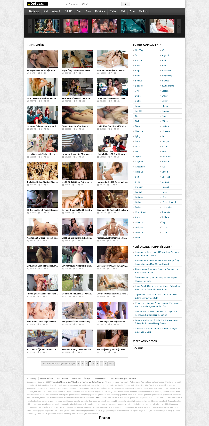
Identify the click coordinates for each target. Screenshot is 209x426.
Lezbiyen (165, 141)
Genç (79, 11)
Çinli (137, 91)
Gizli (137, 121)
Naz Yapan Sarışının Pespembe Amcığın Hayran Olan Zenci (54, 238)
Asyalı (138, 75)
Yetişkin (139, 227)
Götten (164, 121)
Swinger (139, 187)
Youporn (139, 232)
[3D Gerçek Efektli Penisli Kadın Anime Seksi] (43, 199)
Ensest (164, 96)
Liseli (137, 146)
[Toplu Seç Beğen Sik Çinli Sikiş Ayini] (43, 171)
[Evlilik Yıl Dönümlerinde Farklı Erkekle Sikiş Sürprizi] (78, 227)
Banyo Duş (166, 75)
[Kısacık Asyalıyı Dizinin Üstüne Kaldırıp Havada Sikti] (112, 227)
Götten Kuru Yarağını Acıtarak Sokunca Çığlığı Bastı (86, 126)
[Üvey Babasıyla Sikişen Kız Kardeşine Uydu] (43, 143)
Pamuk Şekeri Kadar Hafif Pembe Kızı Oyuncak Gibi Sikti (53, 294)
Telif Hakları (100, 378)
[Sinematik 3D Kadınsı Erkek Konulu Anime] (112, 199)
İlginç (137, 136)
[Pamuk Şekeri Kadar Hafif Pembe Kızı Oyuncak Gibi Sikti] (43, 282)
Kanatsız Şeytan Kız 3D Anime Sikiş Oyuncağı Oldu (85, 154)
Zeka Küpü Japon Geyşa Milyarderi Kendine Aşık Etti (51, 322)
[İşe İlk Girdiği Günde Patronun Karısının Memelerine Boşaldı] (78, 171)
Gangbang (166, 111)
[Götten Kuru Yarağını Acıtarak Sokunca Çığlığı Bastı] (78, 115)
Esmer (164, 101)
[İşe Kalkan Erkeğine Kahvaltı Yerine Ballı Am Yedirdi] (112, 59)
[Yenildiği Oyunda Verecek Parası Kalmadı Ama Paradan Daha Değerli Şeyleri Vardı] (104, 26)
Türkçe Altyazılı (168, 202)
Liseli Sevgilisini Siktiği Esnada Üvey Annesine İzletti (121, 322)
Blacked (165, 80)
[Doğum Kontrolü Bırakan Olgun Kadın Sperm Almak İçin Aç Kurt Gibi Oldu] (162, 26)
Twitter (138, 207)
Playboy (139, 161)
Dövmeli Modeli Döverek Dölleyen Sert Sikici (117, 294)
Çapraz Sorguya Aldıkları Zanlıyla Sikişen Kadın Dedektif (123, 266)
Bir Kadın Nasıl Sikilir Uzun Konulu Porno (46, 266)
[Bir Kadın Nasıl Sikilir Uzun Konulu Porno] (43, 254)
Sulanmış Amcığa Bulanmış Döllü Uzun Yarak (83, 349)
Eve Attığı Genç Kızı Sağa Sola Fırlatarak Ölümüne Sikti (122, 349)
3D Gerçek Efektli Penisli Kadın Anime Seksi (47, 210)
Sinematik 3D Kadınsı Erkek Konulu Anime (116, 210)
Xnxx (137, 217)
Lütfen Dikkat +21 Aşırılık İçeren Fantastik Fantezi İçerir (122, 154)
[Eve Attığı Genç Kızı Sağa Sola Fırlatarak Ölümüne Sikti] (112, 338)
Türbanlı (139, 197)
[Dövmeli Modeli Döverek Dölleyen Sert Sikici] (112, 282)
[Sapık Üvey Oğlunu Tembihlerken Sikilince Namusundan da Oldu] (78, 59)
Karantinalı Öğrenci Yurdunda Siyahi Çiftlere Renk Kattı (52, 349)
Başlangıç (34, 11)
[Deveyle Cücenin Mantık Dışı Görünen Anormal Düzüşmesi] (78, 199)
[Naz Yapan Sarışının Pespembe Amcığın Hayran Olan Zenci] (43, 227)
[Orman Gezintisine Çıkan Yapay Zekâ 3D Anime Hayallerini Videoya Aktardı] (47, 26)
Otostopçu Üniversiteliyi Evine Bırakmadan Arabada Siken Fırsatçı (128, 98)
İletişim (87, 378)
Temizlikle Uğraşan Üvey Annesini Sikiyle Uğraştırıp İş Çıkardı (90, 98)
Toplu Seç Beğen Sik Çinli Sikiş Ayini (44, 182)
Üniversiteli (166, 207)
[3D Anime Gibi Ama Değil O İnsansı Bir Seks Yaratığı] (75, 26)
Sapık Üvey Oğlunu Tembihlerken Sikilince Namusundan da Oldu (91, 70)
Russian (139, 172)
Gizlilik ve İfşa (46, 378)
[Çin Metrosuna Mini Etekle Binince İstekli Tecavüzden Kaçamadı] (78, 254)
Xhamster (166, 212)
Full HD (68, 11)
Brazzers (139, 86)
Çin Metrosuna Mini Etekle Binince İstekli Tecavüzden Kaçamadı (91, 266)
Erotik (138, 101)
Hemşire (139, 131)
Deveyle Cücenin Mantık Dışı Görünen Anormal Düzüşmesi (89, 210)
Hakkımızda (62, 378)
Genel (164, 116)
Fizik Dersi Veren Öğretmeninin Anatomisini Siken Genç (52, 98)
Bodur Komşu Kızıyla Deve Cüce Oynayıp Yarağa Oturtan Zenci (91, 294)
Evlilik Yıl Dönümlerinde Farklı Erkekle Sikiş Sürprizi (86, 238)
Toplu (164, 192)
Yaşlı (163, 222)
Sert (137, 177)
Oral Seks (166, 156)
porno (98, 398)
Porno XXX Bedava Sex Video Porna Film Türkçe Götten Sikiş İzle (78, 382)
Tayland (165, 187)
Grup (88, 11)
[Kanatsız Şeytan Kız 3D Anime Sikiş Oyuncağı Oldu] (78, 143)
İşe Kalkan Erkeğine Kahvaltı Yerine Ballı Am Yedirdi (121, 70)
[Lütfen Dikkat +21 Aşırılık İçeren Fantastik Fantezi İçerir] (112, 143)
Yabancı (139, 222)
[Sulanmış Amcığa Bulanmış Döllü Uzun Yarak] (78, 338)
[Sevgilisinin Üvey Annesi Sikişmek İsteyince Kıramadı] (78, 310)
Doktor (138, 96)
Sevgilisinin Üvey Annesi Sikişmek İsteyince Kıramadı (87, 322)
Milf (136, 151)
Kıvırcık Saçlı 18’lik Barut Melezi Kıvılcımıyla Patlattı (121, 182)
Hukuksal (76, 378)
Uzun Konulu (141, 212)
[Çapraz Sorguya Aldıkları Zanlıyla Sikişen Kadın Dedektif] (112, 254)
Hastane (165, 126)
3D (162, 50)
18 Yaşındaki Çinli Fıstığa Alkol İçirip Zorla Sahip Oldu (51, 70)
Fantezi (138, 106)
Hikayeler (165, 131)
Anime (138, 65)
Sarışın (164, 172)
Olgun (138, 156)
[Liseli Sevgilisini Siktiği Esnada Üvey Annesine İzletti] (112, 310)
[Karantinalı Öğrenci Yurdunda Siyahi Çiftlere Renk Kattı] (43, 338)
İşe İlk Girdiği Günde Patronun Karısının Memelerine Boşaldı (89, 182)
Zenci (132, 11)
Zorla (137, 237)
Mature (164, 146)
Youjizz (164, 227)
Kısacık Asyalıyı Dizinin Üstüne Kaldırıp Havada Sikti (121, 238)
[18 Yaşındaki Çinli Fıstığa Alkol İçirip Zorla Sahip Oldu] (43, 59)
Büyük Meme (167, 86)
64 (136, 55)
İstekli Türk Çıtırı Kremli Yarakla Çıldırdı (115, 126)
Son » (111, 364)
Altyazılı (56, 11)
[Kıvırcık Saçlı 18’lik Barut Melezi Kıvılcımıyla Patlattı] (112, 171)
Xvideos (143, 11)
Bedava (138, 80)
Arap (137, 70)
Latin (137, 141)
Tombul (138, 192)
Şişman (165, 182)
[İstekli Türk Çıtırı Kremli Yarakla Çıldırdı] (112, 115)
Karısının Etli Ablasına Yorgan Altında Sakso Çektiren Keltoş (55, 126)
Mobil (164, 151)
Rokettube (100, 11)
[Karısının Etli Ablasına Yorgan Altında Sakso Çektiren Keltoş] (43, 115)
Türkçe (113, 11)
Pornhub (165, 161)
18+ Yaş (139, 50)
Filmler (164, 106)
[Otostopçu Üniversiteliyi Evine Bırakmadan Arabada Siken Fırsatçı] (112, 87)
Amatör (138, 60)
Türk (123, 11)
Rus (163, 167)
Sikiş (137, 182)
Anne (163, 65)
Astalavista (166, 70)
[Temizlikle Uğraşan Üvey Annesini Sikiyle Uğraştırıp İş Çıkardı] (78, 87)
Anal (45, 11)
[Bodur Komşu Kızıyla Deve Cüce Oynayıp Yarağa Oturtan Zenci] (78, 282)
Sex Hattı (165, 177)
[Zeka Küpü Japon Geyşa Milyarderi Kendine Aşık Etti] (43, 310)
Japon (164, 136)
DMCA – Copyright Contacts (123, 378)
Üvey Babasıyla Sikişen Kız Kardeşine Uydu (47, 154)
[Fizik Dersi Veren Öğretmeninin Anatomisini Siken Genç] (43, 87)
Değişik (165, 91)
